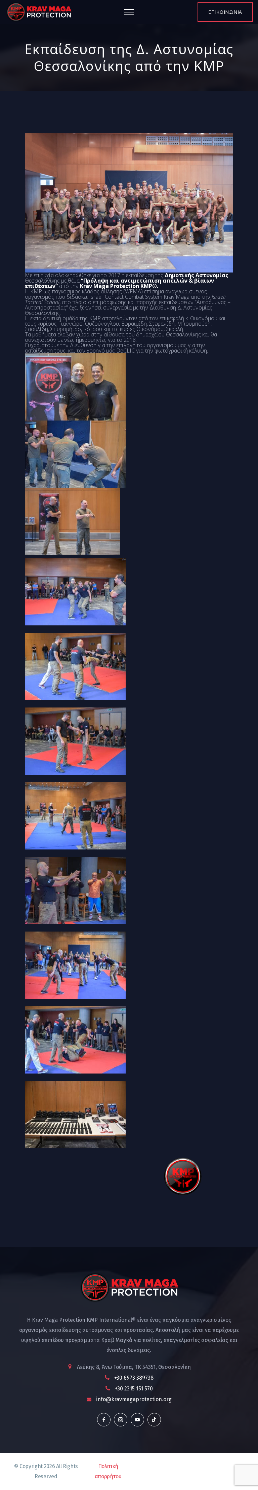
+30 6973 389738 (134, 1378)
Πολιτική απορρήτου (108, 1471)
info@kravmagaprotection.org (134, 1399)
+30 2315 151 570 (134, 1388)
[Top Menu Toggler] (129, 12)
